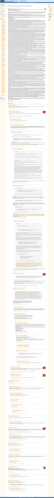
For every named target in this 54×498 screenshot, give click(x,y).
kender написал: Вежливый (17, 148)
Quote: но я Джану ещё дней (19, 273)
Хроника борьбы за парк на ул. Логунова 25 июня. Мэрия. (3, 90)
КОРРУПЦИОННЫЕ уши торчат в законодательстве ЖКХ (3, 23)
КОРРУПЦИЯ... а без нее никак (3, 52)
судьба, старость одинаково (13, 480)
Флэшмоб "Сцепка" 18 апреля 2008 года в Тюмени (3, 86)
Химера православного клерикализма (3, 88)
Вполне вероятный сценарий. (13, 380)
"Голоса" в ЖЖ (51, 9)
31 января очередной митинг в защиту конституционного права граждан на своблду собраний (3, 32)
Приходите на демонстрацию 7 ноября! (3, 72)
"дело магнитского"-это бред (20, 322)
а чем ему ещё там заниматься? (15, 421)
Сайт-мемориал (19, 2)
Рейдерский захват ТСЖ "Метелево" (3, 78)
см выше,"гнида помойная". (16, 404)
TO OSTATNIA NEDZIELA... (3, 35)
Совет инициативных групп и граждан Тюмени (3, 83)
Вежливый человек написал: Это (19, 288)
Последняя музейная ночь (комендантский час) (3, 68)
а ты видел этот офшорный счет (23, 361)
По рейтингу (35, 2)
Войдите (11, 108)
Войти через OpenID (3, 9)
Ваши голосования (3, 16)
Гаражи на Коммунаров (3, 43)
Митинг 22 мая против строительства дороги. (3, 58)
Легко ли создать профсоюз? (3, 53)
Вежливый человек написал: (18, 185)
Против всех (9, 8)
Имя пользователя (2, 6)
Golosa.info (7, 0)
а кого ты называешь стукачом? (17, 124)
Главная (9, 4)
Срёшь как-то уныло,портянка (21, 335)
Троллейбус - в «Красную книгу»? (3, 84)
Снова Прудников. (3, 81)
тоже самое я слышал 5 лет (14, 386)
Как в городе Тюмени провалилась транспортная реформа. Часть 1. (3, 49)
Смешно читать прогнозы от (13, 415)
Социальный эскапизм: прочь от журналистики (3, 92)
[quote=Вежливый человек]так (20, 313)
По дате (27, 2)
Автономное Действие (51, 11)
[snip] (28, 227)
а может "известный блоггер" (14, 435)
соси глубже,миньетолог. (16, 410)
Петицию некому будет (12, 427)
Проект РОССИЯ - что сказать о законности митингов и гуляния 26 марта (3, 74)
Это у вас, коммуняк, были (16, 366)
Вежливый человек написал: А (22, 350)
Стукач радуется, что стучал (15, 119)
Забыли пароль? (2, 11)
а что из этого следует (15, 399)
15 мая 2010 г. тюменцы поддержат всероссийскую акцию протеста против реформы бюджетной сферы (3, 28)
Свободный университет (51, 10)
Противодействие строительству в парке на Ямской (3, 76)
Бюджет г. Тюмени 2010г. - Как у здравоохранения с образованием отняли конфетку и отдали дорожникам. (3, 39)
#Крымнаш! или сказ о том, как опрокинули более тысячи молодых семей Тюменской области (3, 25)
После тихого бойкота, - (12, 466)
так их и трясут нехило (18, 307)
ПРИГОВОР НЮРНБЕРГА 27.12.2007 (3, 70)
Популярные (23, 2)
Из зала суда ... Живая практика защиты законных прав (3, 47)
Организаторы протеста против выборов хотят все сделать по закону (3, 65)
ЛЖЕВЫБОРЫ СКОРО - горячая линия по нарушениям (3, 55)
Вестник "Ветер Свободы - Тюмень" (3, 42)
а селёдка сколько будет (13, 460)
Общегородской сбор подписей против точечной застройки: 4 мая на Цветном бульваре (3, 60)
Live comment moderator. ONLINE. (3, 34)
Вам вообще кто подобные (16, 374)
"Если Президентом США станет (14, 454)
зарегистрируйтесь (15, 108)
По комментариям (30, 2)
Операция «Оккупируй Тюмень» (3, 62)
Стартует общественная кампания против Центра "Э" (3, 21)
